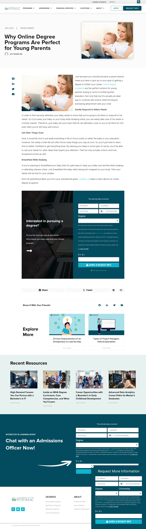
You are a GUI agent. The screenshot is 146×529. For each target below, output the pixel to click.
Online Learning (27, 28)
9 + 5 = (81, 254)
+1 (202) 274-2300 (83, 249)
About (99, 8)
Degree (81, 216)
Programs (27, 8)
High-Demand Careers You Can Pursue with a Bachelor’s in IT (22, 395)
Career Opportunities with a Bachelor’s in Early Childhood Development (89, 395)
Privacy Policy (99, 233)
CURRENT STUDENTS (99, 2)
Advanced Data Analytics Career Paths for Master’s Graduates (122, 395)
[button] (13, 78)
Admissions (44, 8)
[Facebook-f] (18, 509)
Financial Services (64, 8)
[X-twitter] (13, 509)
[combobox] (102, 211)
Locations (84, 8)
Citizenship (124, 488)
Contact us (84, 179)
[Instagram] (23, 509)
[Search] (138, 1)
